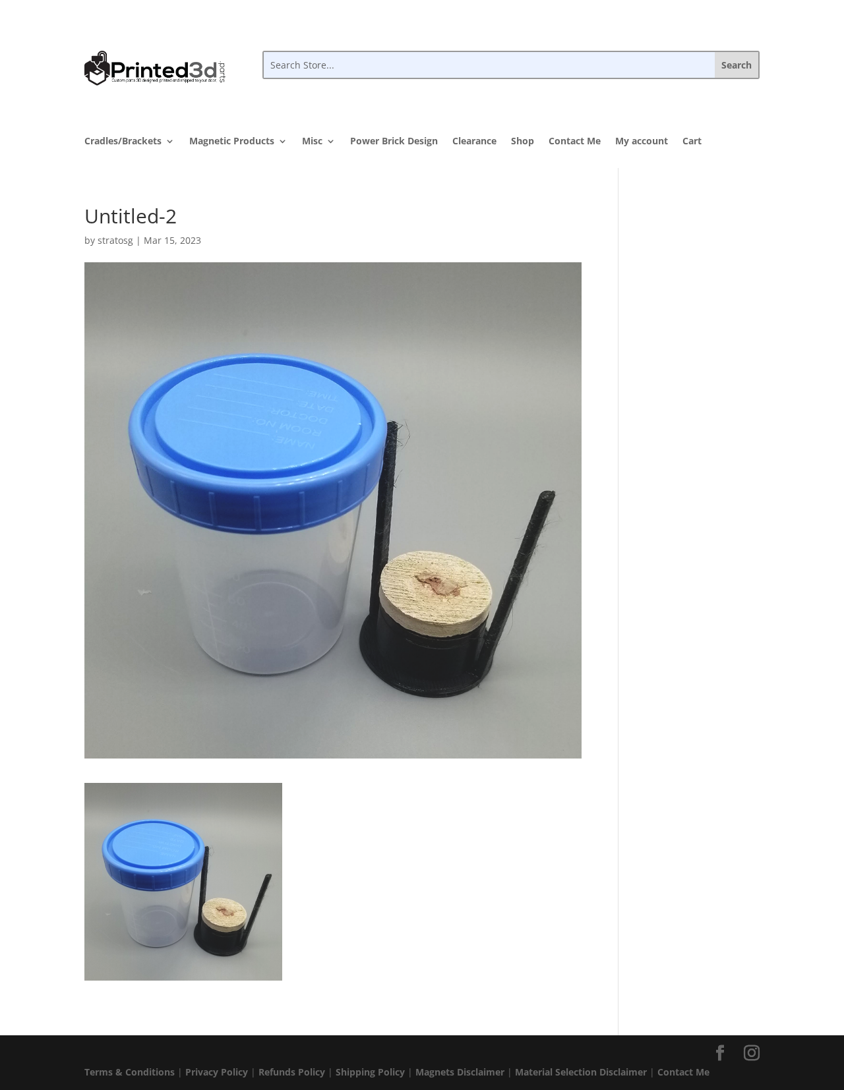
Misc (312, 141)
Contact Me (575, 141)
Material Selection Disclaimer (581, 1072)
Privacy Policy (216, 1072)
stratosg (115, 240)
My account (641, 141)
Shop (522, 141)
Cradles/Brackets (123, 141)
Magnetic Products (231, 141)
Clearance (474, 141)
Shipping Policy (370, 1072)
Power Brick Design (394, 141)
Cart (692, 141)
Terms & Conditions (129, 1072)
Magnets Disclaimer (459, 1072)
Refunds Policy (291, 1072)
